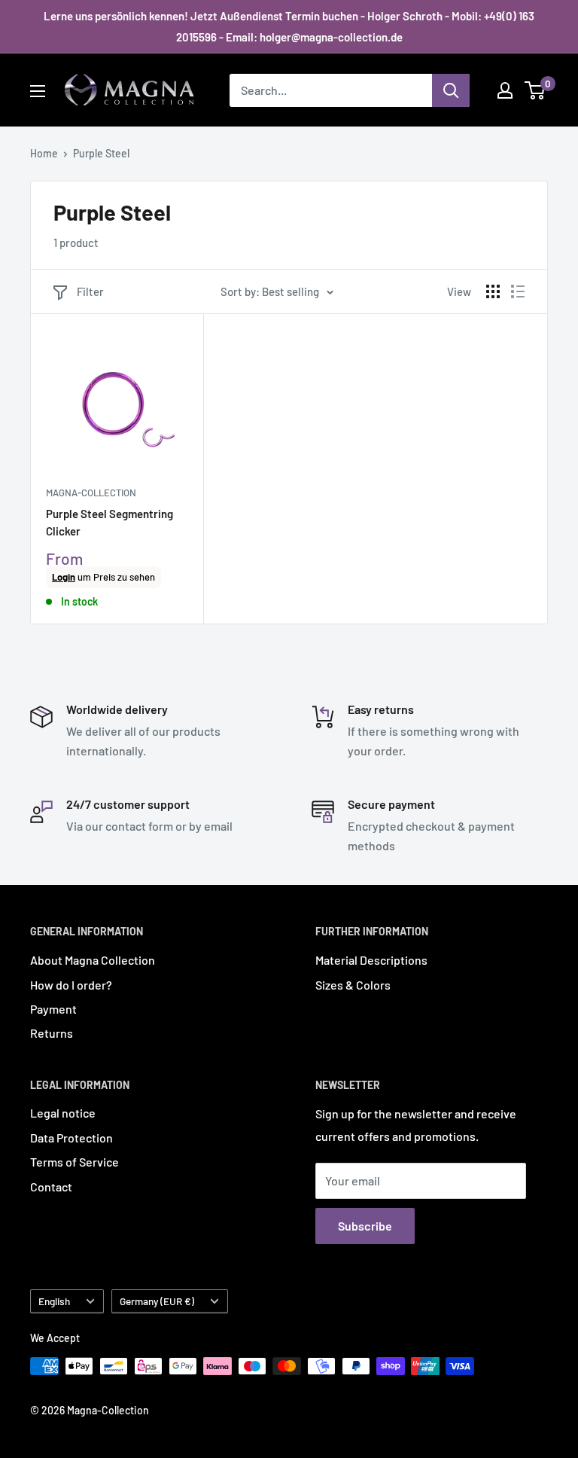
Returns (51, 1033)
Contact (51, 1186)
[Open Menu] (37, 91)
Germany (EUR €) (157, 1301)
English (54, 1301)
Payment (53, 1009)
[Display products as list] (518, 291)
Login (63, 577)
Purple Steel (101, 153)
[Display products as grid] (493, 291)
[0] (535, 90)
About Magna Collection (92, 960)
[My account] (505, 90)
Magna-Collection (91, 493)
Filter (90, 291)
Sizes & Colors (353, 985)
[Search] (451, 90)
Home (44, 153)
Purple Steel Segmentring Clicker (109, 522)
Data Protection (71, 1137)
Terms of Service (74, 1162)
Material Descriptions (371, 960)
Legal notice (63, 1113)
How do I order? (71, 985)
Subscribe (365, 1226)
